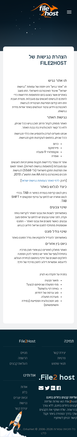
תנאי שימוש (59, 363)
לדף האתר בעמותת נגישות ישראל (40, 180)
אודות (24, 387)
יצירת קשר (59, 353)
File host (57, 377)
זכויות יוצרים (20, 398)
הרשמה (22, 358)
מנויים (24, 353)
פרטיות (61, 358)
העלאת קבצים (18, 363)
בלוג (24, 392)
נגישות (23, 403)
